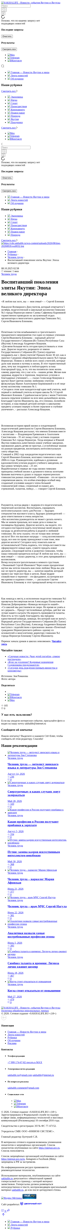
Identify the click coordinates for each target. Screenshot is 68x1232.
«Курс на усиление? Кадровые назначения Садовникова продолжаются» (30, 663)
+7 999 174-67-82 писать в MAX (25, 1062)
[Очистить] (3, 13)
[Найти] (4, 9)
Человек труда (15, 257)
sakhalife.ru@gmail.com (20, 1075)
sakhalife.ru (7, 1178)
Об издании (17, 78)
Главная (12, 251)
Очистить (7, 36)
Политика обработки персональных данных (25, 1010)
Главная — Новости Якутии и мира (30, 72)
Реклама (12, 1043)
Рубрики (12, 254)
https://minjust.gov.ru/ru (13, 1159)
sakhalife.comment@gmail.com (23, 1087)
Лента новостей (19, 75)
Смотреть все (9, 49)
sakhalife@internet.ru (43, 1075)
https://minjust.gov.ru (49, 1148)
